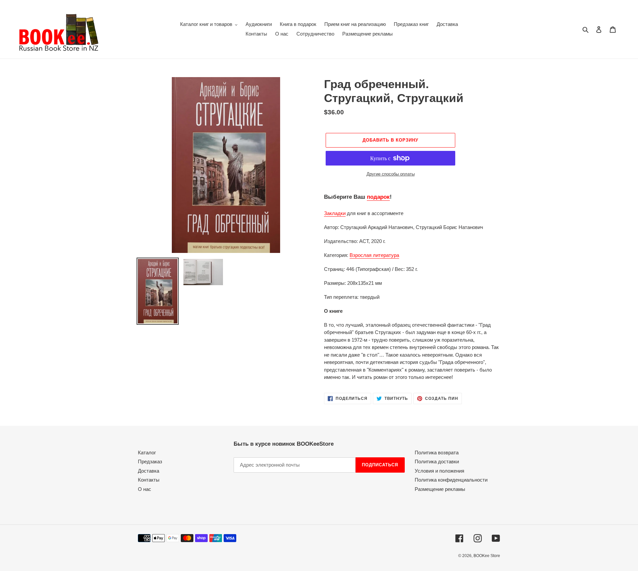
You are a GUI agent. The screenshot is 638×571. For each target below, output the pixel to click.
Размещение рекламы (440, 489)
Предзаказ (150, 461)
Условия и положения (439, 471)
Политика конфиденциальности (451, 480)
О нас (144, 489)
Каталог (147, 452)
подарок (378, 197)
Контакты (149, 480)
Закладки (335, 213)
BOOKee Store (487, 555)
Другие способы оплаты (391, 173)
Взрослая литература (374, 255)
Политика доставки (437, 461)
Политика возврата (437, 452)
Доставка (148, 471)
